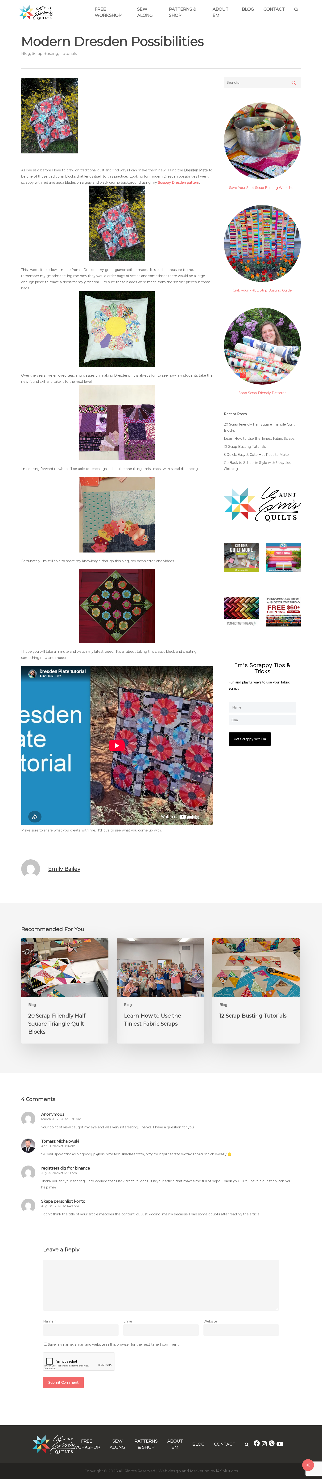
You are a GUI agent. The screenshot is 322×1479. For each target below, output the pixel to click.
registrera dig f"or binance (65, 1168)
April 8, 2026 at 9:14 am (58, 1146)
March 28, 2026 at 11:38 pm (61, 1119)
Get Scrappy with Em (250, 739)
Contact (274, 9)
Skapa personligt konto (63, 1201)
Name (49, 1321)
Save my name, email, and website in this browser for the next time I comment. (113, 1344)
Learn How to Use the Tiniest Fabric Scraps (259, 438)
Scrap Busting (45, 53)
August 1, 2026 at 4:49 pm (60, 1206)
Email (129, 1321)
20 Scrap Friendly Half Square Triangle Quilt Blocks (259, 427)
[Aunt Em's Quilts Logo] (36, 19)
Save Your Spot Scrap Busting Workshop (262, 188)
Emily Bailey (64, 869)
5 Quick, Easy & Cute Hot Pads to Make (256, 454)
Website (210, 1321)
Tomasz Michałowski (60, 1141)
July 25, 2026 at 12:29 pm (59, 1173)
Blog (248, 9)
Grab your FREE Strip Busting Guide (262, 290)
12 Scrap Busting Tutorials (245, 446)
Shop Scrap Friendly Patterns (262, 393)
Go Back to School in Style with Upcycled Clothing (257, 466)
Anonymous (52, 1114)
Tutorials (68, 53)
